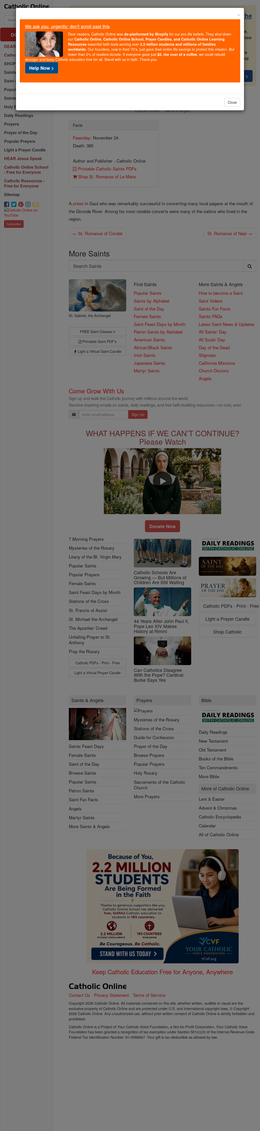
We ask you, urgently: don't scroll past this (67, 26)
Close (232, 102)
